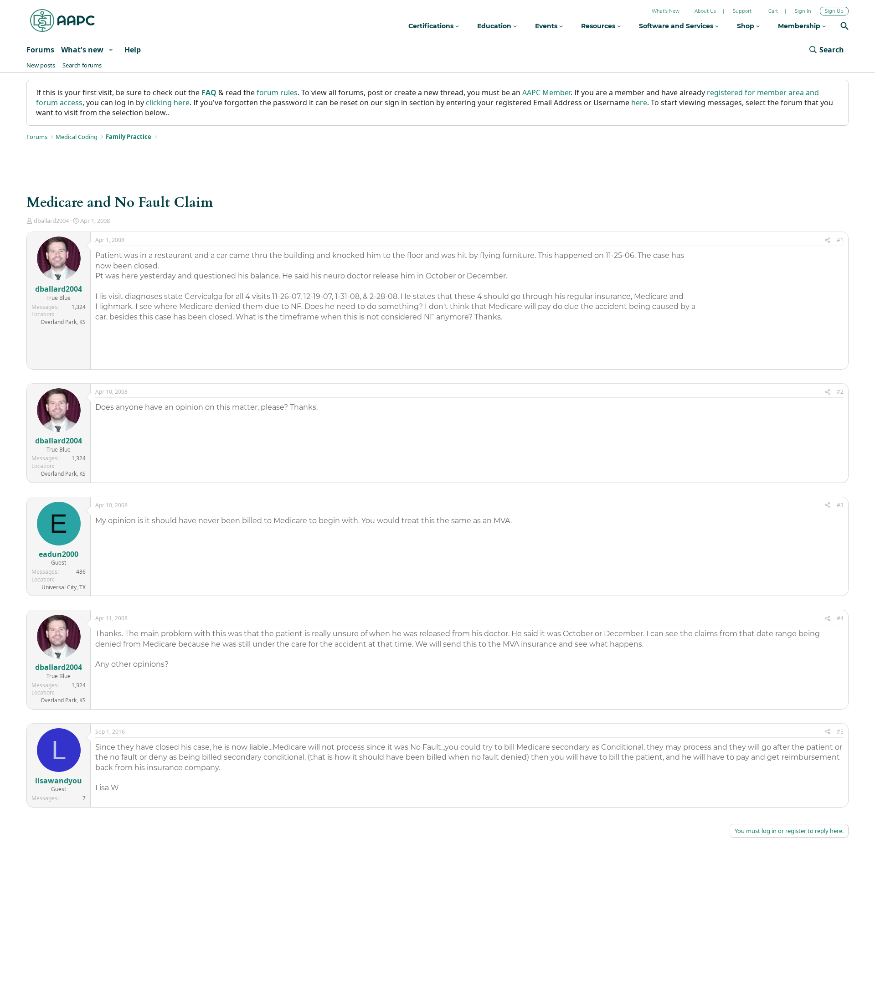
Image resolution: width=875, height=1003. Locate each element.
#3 (840, 505)
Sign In (803, 11)
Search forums (82, 65)
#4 (840, 618)
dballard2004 (51, 220)
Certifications (431, 26)
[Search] (844, 27)
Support (742, 11)
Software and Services (677, 26)
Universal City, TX (63, 587)
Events (547, 26)
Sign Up (834, 11)
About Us (705, 11)
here (639, 103)
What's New (665, 11)
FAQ (208, 92)
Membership (800, 26)
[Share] (828, 240)
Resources (599, 26)
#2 (840, 392)
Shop (746, 26)
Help (132, 50)
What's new (82, 50)
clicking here (168, 103)
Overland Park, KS (63, 322)
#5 (840, 732)
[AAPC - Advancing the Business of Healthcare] (62, 20)
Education (495, 26)
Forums (40, 50)
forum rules (277, 92)
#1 (840, 240)
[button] (111, 49)
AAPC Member (546, 92)
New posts (40, 65)
